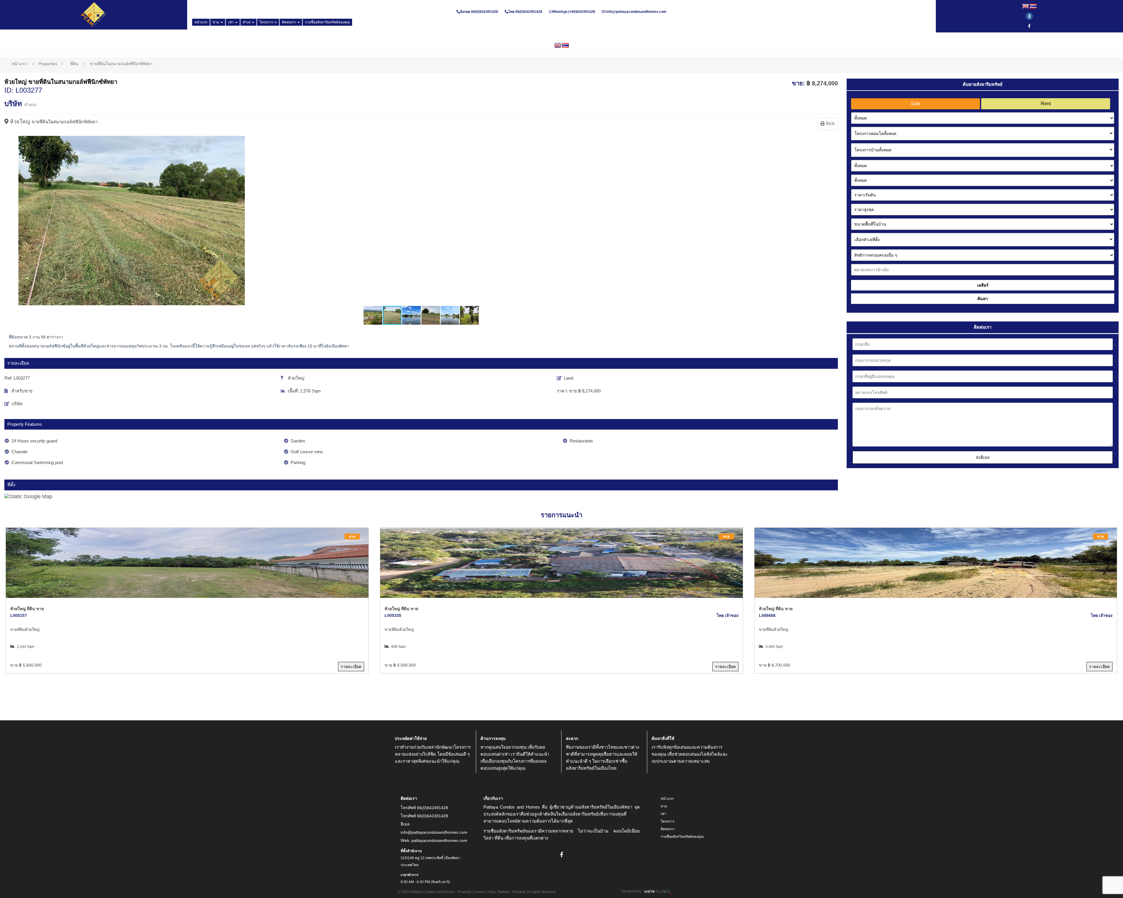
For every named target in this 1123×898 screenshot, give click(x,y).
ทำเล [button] (247, 22)
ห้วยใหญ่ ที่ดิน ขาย (27, 608)
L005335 (393, 615)
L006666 (767, 615)
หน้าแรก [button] (200, 22)
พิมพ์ (830, 123)
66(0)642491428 (484, 12)
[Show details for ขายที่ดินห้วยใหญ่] (187, 563)
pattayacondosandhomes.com (439, 840)
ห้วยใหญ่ (20, 121)
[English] (1025, 6)
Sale (915, 103)
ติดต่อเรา (668, 829)
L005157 (18, 615)
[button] (9, 220)
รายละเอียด (351, 666)
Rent (1046, 103)
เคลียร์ (982, 285)
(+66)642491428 (581, 12)
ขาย (664, 806)
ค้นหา (982, 298)
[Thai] (1033, 6)
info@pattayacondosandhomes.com (636, 12)
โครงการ (667, 821)
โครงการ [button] (266, 22)
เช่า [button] (231, 22)
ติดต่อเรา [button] (289, 22)
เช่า (663, 814)
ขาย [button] (216, 22)
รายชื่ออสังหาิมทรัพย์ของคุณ (682, 837)
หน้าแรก (667, 799)
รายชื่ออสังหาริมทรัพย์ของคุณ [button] (327, 22)
